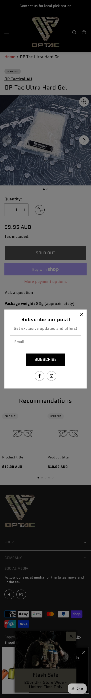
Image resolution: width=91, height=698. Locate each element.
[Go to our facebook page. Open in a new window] (39, 376)
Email (19, 342)
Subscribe (45, 359)
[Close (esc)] (82, 314)
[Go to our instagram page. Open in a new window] (51, 376)
